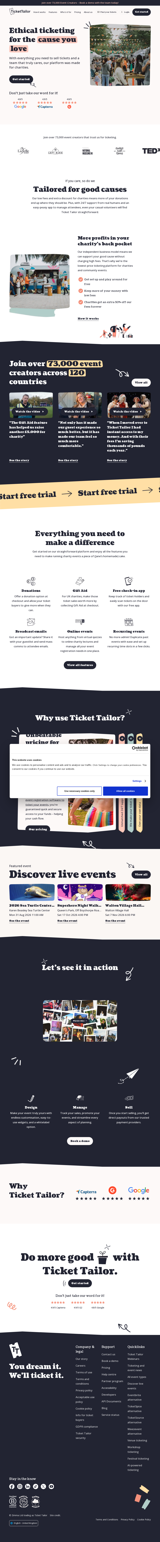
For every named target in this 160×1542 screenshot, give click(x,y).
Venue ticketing (137, 1440)
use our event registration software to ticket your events (44, 800)
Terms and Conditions (107, 1519)
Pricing (77, 12)
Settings (137, 781)
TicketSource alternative (136, 1420)
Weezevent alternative (135, 1431)
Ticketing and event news (136, 1368)
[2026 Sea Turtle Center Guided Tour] (32, 892)
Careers (80, 1365)
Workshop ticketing (134, 1449)
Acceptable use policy (85, 1399)
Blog (104, 1408)
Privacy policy (84, 1390)
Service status (110, 1415)
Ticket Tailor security (83, 1435)
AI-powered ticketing (135, 1467)
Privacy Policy (128, 1519)
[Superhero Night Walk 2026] (80, 892)
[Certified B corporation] (12, 1502)
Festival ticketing (138, 1458)
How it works (39, 12)
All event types (137, 1377)
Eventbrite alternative (135, 1397)
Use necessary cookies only (79, 791)
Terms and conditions (82, 1381)
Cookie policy (84, 1408)
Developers (109, 1394)
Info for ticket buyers (84, 1417)
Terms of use (84, 1372)
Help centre (109, 1374)
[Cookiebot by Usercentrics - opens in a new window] (134, 748)
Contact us (108, 1354)
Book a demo (110, 1361)
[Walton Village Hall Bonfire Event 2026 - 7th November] (128, 892)
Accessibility (109, 1388)
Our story (82, 1359)
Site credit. (55, 1515)
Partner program (112, 1381)
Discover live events (135, 1386)
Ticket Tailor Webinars (135, 1356)
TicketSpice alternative (135, 1409)
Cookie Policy (144, 1519)
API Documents (111, 1401)
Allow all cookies (125, 791)
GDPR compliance (87, 1426)
